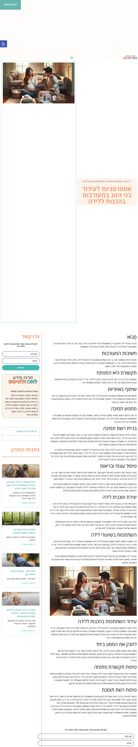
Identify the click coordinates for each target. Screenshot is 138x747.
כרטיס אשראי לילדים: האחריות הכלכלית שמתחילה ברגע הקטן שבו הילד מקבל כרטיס (21, 485)
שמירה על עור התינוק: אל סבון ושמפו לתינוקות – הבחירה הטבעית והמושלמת (21, 613)
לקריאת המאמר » (27, 502)
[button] (3, 43)
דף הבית (127, 181)
